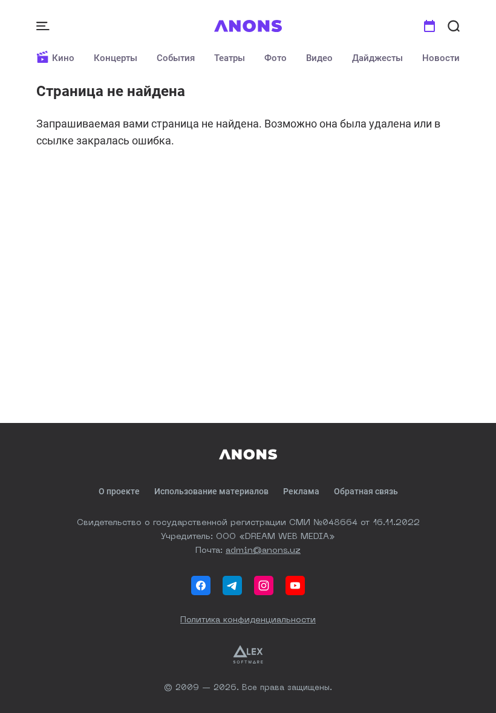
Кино (63, 58)
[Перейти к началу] (248, 26)
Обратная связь (366, 491)
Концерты (115, 58)
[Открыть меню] (44, 26)
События (176, 58)
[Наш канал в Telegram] (232, 585)
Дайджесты (377, 58)
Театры (229, 58)
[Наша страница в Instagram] (263, 585)
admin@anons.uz (263, 550)
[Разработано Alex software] (248, 654)
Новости (441, 58)
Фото (275, 58)
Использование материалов (211, 491)
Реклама (301, 491)
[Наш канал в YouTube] (295, 585)
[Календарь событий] (429, 26)
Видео (319, 58)
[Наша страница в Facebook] (200, 585)
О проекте (119, 491)
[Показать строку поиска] (454, 26)
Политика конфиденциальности (248, 620)
